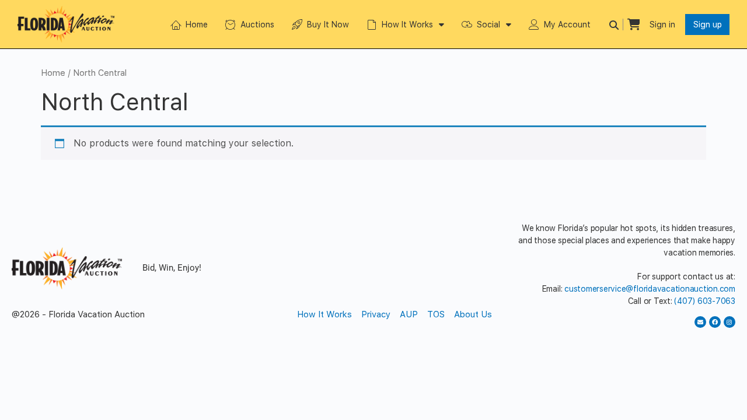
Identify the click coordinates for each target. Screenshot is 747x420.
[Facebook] (715, 322)
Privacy (375, 314)
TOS (436, 314)
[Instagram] (729, 322)
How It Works (407, 24)
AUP (409, 314)
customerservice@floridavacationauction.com (649, 288)
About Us (473, 314)
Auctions (257, 24)
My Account (567, 24)
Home (197, 24)
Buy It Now (328, 24)
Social (488, 24)
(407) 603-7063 (704, 301)
